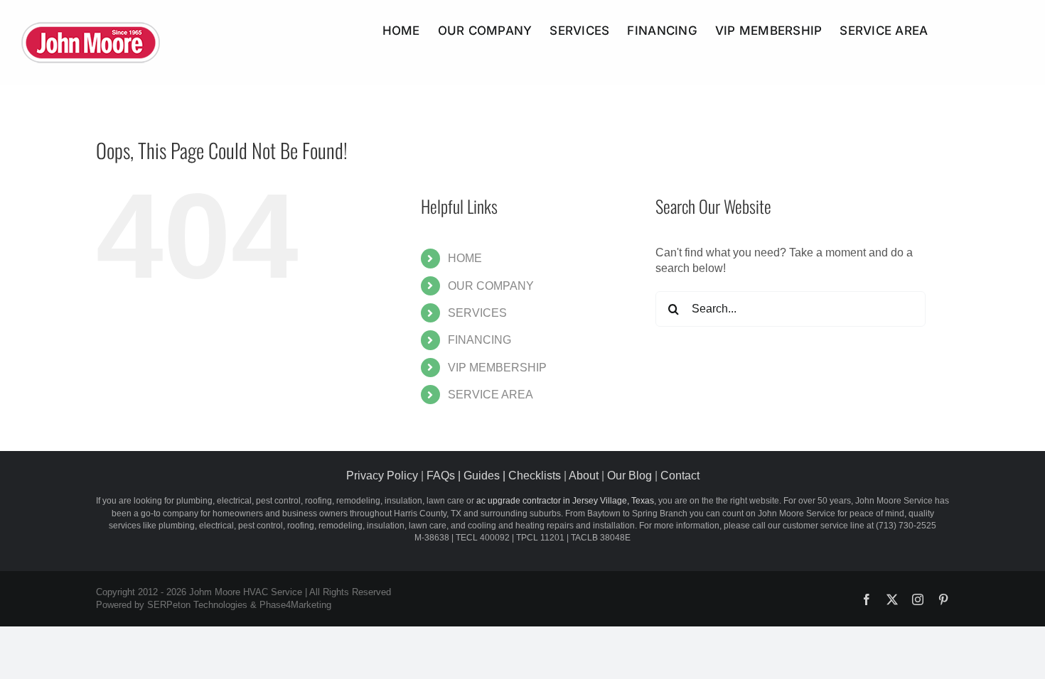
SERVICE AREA (490, 395)
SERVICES (477, 313)
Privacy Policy (382, 475)
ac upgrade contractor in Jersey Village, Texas (565, 501)
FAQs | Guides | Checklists (494, 475)
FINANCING (479, 340)
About (584, 475)
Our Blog (629, 475)
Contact (680, 475)
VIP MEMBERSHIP (497, 368)
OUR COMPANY (491, 286)
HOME (465, 258)
